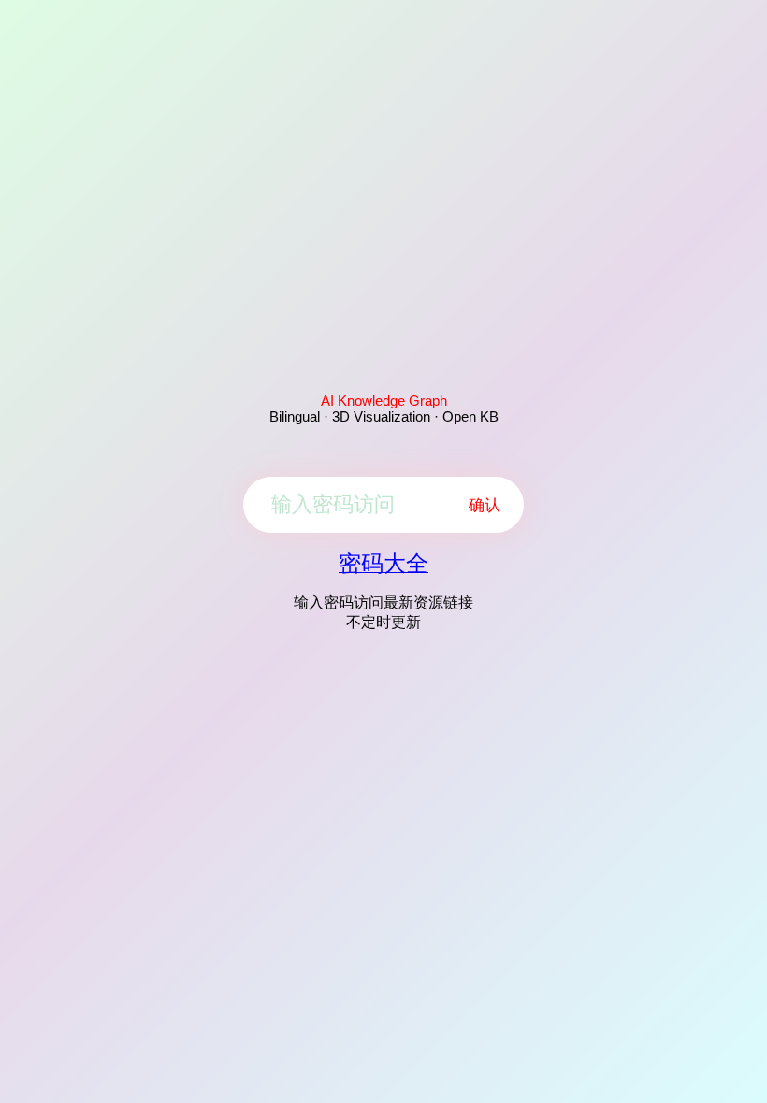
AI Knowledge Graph (384, 400)
